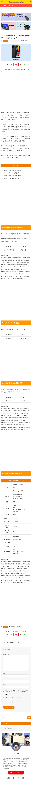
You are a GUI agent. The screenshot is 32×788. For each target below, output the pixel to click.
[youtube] (22, 778)
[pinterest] (19, 778)
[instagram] (13, 778)
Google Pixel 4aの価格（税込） (13, 175)
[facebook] (8, 778)
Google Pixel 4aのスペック (12, 178)
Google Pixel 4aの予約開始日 (12, 170)
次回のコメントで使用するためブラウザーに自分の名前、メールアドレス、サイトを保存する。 (16, 691)
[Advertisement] (16, 90)
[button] (3, 64)
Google (12, 40)
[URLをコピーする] (29, 64)
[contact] (24, 778)
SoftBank (17, 40)
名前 (5, 673)
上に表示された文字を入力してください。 (13, 698)
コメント (6, 654)
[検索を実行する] (29, 717)
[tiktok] (16, 778)
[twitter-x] (10, 778)
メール (5, 679)
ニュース (5, 40)
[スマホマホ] (16, 2)
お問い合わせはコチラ (16, 772)
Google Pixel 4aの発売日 (11, 173)
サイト (4, 684)
